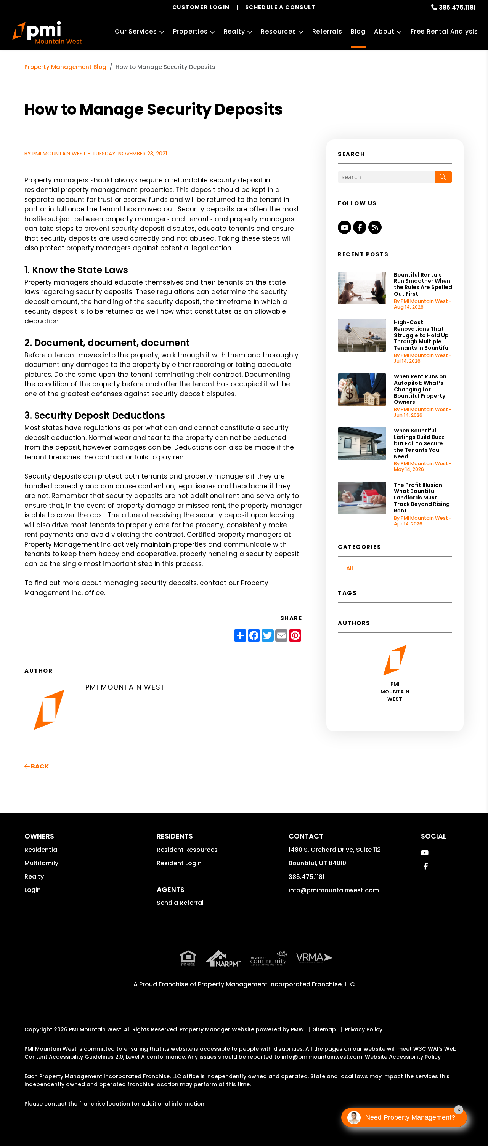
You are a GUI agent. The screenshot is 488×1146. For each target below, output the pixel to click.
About (384, 31)
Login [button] (32, 889)
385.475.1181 (457, 7)
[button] (344, 227)
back (39, 766)
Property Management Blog (65, 67)
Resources (278, 31)
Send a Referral (180, 902)
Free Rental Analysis (444, 31)
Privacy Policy (363, 1029)
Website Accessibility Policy (403, 1057)
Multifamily (41, 863)
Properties (190, 31)
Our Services (136, 31)
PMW (297, 1029)
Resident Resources (187, 849)
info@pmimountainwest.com (334, 890)
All (349, 568)
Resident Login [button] (179, 863)
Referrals (327, 31)
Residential (41, 849)
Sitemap (324, 1029)
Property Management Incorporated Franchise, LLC (276, 984)
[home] (47, 32)
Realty (234, 31)
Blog (358, 31)
